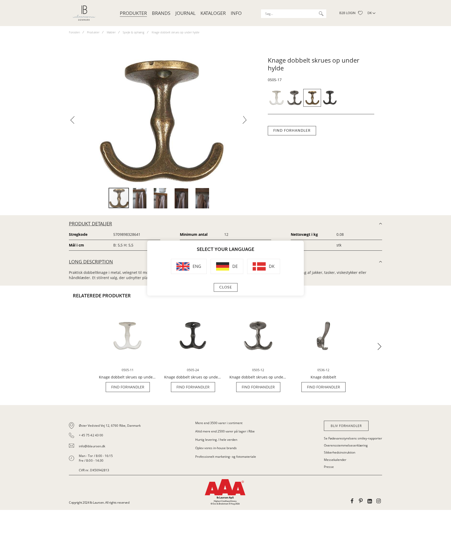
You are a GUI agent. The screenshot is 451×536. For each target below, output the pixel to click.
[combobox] (293, 13)
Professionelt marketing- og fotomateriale (225, 456)
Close (225, 287)
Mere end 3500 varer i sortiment (218, 423)
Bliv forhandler (346, 426)
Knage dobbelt (323, 377)
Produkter (133, 13)
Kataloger (213, 13)
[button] (74, 122)
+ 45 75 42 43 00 (91, 435)
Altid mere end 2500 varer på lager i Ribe (225, 431)
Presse (329, 467)
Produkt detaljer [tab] (90, 223)
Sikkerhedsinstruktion (339, 452)
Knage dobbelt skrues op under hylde (127, 377)
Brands (161, 13)
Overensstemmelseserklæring (346, 445)
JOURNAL (185, 13)
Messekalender (335, 459)
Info (236, 13)
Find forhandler (292, 131)
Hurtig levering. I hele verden (216, 439)
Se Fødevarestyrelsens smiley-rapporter (353, 438)
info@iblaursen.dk (92, 446)
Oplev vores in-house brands (216, 448)
